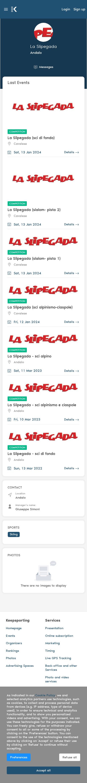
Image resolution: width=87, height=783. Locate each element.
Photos (11, 658)
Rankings (12, 651)
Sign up (79, 9)
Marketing (52, 643)
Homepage (14, 628)
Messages (46, 67)
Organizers (14, 643)
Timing (50, 651)
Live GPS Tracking (58, 658)
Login (66, 9)
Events (10, 636)
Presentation (54, 628)
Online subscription (59, 636)
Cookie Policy (45, 695)
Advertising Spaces (20, 666)
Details (69, 152)
